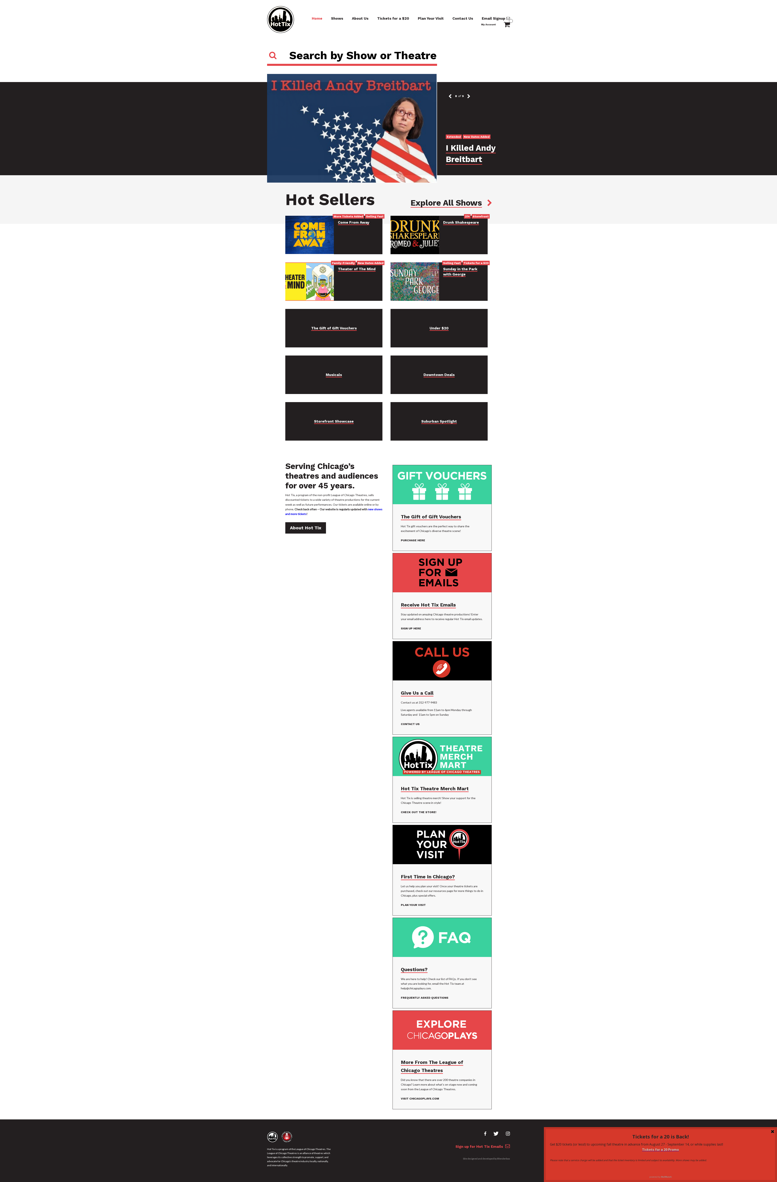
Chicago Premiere (459, 148)
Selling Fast (374, 216)
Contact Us (462, 18)
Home (317, 18)
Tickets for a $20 (393, 18)
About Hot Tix (305, 527)
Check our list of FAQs (442, 979)
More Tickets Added (348, 216)
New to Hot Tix (486, 148)
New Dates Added (370, 263)
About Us (360, 18)
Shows (337, 18)
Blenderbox (503, 1158)
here (428, 619)
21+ (467, 216)
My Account (488, 24)
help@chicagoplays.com (416, 988)
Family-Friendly (343, 263)
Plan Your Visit (431, 18)
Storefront (481, 216)
